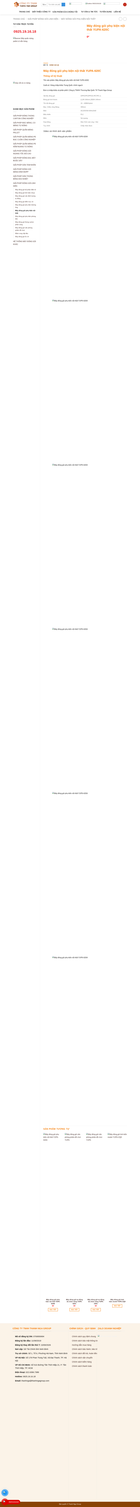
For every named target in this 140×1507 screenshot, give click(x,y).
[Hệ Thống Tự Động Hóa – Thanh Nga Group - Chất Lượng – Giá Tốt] (25, 4)
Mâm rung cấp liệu (21, 233)
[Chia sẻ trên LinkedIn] (104, 41)
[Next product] (120, 19)
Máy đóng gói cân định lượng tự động (25, 197)
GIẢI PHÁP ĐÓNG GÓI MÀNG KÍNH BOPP (22, 170)
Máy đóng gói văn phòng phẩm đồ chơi (23, 229)
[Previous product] (125, 19)
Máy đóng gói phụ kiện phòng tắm (25, 217)
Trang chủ (24, 12)
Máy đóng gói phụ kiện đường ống (25, 206)
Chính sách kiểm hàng (82, 1362)
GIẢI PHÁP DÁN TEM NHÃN (24, 165)
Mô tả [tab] (45, 65)
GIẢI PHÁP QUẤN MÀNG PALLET (23, 131)
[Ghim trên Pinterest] (100, 41)
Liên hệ (117, 12)
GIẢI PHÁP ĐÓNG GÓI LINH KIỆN (43, 19)
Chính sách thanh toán (82, 1366)
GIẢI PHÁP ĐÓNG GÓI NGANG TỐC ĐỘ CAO (22, 152)
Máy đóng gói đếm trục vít (24, 202)
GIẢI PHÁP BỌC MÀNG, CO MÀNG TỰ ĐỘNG (24, 124)
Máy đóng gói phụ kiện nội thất (78, 19)
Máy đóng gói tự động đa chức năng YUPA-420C (74, 1301)
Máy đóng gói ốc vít (22, 236)
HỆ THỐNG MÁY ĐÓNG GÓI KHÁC (24, 242)
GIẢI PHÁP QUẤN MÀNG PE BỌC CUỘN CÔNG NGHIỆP (24, 138)
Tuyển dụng (106, 12)
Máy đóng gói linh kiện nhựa (25, 193)
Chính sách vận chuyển (82, 1358)
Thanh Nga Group (74, 1504)
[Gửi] (63, 4)
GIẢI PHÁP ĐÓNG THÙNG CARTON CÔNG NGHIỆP (23, 117)
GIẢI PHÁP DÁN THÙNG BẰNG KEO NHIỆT (23, 177)
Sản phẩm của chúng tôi (64, 12)
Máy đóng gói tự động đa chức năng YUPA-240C (96, 1301)
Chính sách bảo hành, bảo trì (84, 1349)
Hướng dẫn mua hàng (81, 1345)
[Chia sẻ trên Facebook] (89, 41)
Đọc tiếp (53, 1309)
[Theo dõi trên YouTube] (125, 4)
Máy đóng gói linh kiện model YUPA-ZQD (117, 1300)
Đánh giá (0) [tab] (54, 65)
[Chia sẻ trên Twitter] (92, 41)
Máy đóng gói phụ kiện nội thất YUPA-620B (53, 1301)
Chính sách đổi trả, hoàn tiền (84, 1353)
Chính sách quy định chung (84, 1336)
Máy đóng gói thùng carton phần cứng (24, 223)
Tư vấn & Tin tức (89, 12)
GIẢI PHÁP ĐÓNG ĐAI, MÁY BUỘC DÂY (24, 159)
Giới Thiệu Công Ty (41, 12)
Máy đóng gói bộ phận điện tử (25, 189)
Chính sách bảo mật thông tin (85, 1341)
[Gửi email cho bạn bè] (96, 41)
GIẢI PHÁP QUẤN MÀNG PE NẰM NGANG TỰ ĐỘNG (24, 145)
